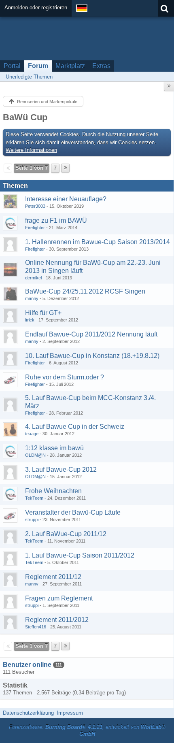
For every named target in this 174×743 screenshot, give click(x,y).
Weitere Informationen (31, 150)
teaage (31, 433)
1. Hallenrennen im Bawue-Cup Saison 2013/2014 (97, 241)
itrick (29, 319)
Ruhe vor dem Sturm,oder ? (64, 377)
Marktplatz (70, 65)
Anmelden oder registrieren (35, 7)
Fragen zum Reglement (59, 598)
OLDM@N (35, 455)
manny (31, 298)
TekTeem (34, 498)
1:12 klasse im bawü (54, 448)
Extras (101, 65)
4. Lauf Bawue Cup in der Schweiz (74, 426)
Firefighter (35, 227)
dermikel (33, 277)
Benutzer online (27, 664)
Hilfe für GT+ (43, 312)
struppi (31, 519)
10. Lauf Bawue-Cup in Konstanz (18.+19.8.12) (92, 355)
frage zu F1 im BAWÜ (56, 220)
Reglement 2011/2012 (57, 619)
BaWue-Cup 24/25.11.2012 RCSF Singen (85, 291)
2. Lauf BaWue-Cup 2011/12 (65, 533)
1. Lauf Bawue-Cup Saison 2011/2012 (79, 555)
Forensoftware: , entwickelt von (87, 730)
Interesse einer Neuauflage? (65, 199)
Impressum (70, 713)
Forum (38, 65)
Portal (12, 65)
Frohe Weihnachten (53, 491)
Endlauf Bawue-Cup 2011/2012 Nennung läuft (91, 334)
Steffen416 (35, 626)
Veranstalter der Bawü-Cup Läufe (73, 512)
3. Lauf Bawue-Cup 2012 (61, 469)
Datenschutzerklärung (28, 713)
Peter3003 (35, 206)
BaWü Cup (25, 117)
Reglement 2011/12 (53, 576)
